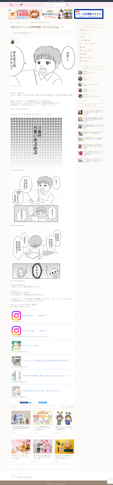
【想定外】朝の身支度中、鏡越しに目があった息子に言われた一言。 (45, 376)
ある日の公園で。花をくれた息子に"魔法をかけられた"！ (41, 391)
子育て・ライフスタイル (85, 50)
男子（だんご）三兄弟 (30, 345)
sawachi (17, 42)
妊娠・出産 (82, 47)
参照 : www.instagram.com (16, 86)
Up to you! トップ (13, 22)
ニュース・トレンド (84, 33)
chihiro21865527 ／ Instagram (33, 315)
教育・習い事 (82, 54)
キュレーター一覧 (83, 100)
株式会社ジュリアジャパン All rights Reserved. (56, 483)
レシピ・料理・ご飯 (84, 40)
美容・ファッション (84, 61)
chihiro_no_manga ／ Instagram (34, 330)
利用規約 (25, 477)
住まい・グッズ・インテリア (86, 43)
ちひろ (20, 93)
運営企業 (21, 477)
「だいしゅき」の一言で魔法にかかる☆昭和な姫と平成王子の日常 (44, 361)
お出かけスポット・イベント (86, 30)
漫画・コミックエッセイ (23, 22)
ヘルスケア (82, 36)
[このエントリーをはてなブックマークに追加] (30, 402)
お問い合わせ (30, 477)
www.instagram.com (19, 170)
